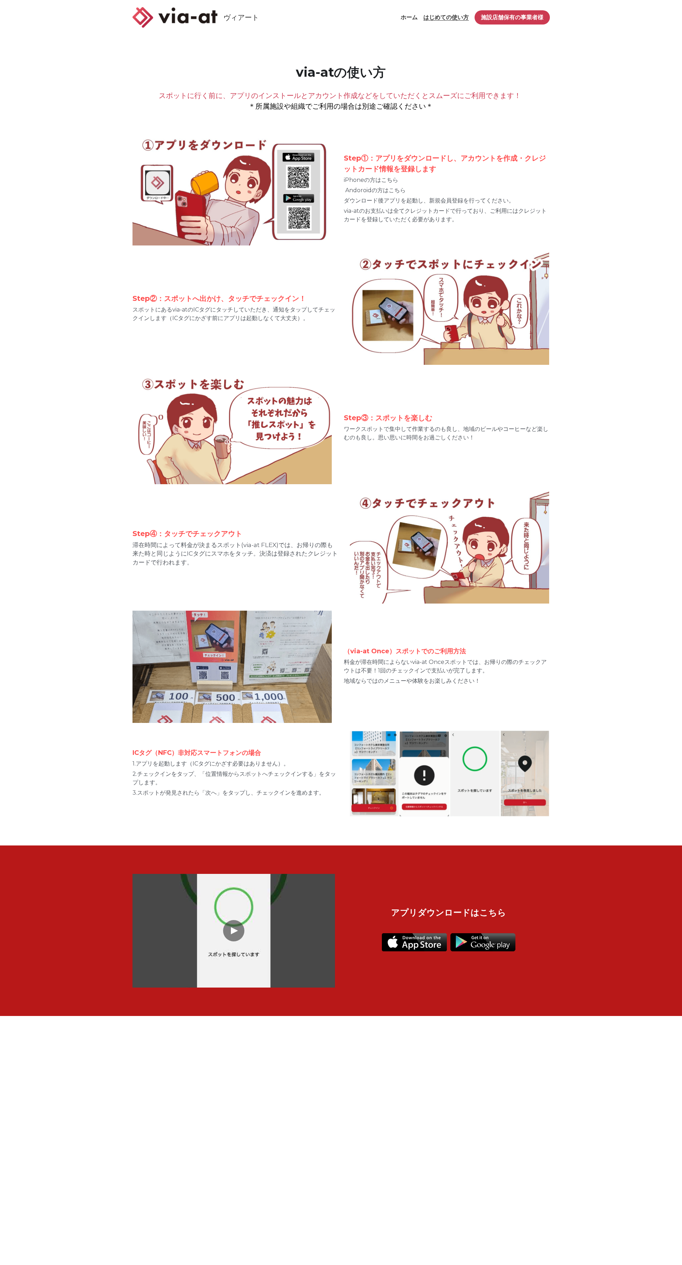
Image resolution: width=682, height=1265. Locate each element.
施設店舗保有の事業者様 (512, 17)
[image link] (175, 17)
